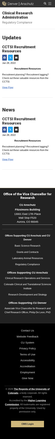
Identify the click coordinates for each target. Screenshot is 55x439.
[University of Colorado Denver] (10, 4)
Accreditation (27, 366)
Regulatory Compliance (17, 22)
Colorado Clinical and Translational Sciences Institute (27, 286)
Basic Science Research (27, 246)
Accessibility (27, 360)
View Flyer (7, 87)
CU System (27, 342)
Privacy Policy (27, 348)
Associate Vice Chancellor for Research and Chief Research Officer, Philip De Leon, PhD (28, 310)
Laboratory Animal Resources (27, 258)
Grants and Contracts (28, 252)
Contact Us (27, 330)
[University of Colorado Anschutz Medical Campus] (26, 4)
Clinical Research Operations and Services (27, 278)
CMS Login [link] (27, 424)
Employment (27, 372)
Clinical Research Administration (17, 15)
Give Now (27, 378)
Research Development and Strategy (27, 294)
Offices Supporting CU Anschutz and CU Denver (27, 237)
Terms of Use (27, 354)
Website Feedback (27, 336)
